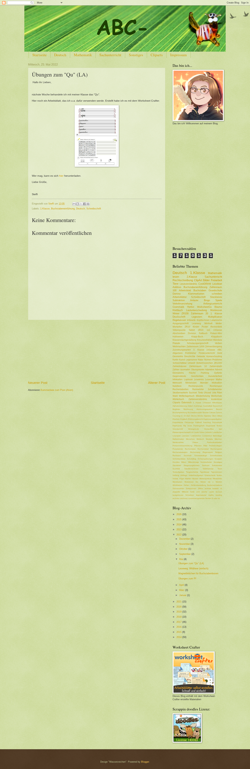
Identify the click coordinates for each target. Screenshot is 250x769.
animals (208, 488)
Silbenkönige (193, 462)
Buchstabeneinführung (63, 208)
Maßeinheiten (178, 439)
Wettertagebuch (187, 396)
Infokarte (191, 320)
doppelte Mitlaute (181, 492)
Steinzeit (205, 465)
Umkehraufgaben (196, 475)
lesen (176, 276)
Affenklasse (217, 403)
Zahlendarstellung (198, 485)
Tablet (192, 330)
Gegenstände (179, 376)
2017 (179, 622)
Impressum (178, 54)
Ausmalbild (207, 406)
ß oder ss (216, 498)
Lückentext (207, 436)
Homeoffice (209, 429)
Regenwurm (208, 452)
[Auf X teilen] (81, 204)
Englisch (183, 419)
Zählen (176, 369)
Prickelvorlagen (215, 446)
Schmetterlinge (200, 456)
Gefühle (218, 373)
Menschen (190, 439)
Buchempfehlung (180, 413)
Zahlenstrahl (216, 366)
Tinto (200, 393)
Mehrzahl (177, 383)
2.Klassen (207, 403)
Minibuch (200, 439)
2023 (179, 529)
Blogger (145, 761)
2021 (179, 601)
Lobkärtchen (196, 436)
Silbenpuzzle (179, 330)
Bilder (206, 280)
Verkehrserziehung (182, 303)
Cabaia (212, 413)
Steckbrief (177, 465)
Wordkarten (177, 482)
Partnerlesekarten (214, 442)
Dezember (185, 538)
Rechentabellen (181, 389)
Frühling (205, 373)
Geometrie (178, 356)
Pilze (205, 446)
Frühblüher (190, 353)
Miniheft (208, 323)
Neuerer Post (37, 383)
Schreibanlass (216, 456)
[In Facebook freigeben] (84, 204)
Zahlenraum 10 (198, 366)
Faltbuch (203, 333)
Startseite (39, 54)
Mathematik (83, 54)
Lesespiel (177, 436)
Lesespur (209, 379)
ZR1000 (218, 363)
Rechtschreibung (183, 280)
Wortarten (177, 327)
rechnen (176, 498)
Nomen (208, 360)
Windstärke (217, 479)
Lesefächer (217, 432)
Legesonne (191, 360)
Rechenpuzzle (196, 386)
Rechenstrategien (180, 452)
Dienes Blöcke (197, 416)
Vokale (175, 479)
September (185, 554)
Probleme (217, 360)
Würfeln (219, 482)
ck (221, 488)
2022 (179, 534)
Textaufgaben (178, 472)
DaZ (188, 416)
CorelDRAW (204, 283)
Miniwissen (191, 383)
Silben (183, 462)
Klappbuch (216, 337)
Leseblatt (217, 283)
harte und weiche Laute (202, 492)
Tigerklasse (204, 472)
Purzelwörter (178, 449)
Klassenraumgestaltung (184, 340)
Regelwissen (179, 320)
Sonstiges (136, 54)
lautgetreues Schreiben (183, 495)
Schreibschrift (93, 208)
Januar (183, 595)
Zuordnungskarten (182, 350)
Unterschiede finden (213, 475)
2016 (179, 626)
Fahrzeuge (189, 422)
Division (192, 333)
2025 (179, 519)
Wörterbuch (178, 399)
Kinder (196, 327)
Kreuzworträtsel (204, 340)
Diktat (219, 416)
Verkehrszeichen (204, 363)
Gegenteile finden (214, 426)
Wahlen (188, 479)
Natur (200, 360)
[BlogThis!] (77, 204)
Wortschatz (216, 396)
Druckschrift (179, 316)
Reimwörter (198, 389)
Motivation (217, 383)
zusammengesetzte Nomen (199, 498)
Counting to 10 (179, 416)
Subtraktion (179, 300)
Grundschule (215, 290)
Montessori (216, 310)
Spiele (218, 300)
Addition (177, 287)
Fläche (192, 373)
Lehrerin (208, 432)
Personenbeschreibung (182, 446)
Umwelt (191, 363)
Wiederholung (203, 396)
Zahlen (186, 485)
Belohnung (188, 409)
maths (211, 495)
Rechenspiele (216, 449)
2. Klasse (197, 403)
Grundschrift (178, 429)
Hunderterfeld (215, 376)
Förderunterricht (207, 353)
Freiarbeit (216, 280)
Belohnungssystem (205, 409)
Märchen (218, 439)
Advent (218, 369)
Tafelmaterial (208, 469)
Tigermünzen (216, 472)
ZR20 (201, 330)
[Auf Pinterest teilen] (88, 204)
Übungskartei (197, 369)
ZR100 (185, 313)
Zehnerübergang (213, 346)
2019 (179, 611)
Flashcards (177, 426)
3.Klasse (210, 350)
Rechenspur (216, 386)
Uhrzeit (207, 393)
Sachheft (187, 456)
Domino (177, 293)
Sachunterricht (110, 54)
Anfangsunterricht (212, 303)
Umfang (176, 475)
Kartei (175, 360)
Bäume (218, 307)
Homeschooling (214, 356)
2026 (179, 514)
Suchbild (176, 469)
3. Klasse (198, 350)
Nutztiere (177, 386)
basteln (215, 488)
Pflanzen (198, 446)
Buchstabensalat (195, 413)
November (185, 544)
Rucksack (177, 456)
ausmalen (185, 369)
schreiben (217, 293)
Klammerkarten (196, 293)
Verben (218, 343)
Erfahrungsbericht (195, 419)
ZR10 (187, 327)
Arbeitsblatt (185, 290)
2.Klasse (192, 276)
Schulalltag (191, 459)
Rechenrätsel (203, 449)
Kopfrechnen (203, 320)
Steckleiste (216, 297)
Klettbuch (178, 310)
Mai (181, 559)
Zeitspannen (191, 488)
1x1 (208, 330)
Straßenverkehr (180, 393)
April (182, 585)
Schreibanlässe (179, 459)
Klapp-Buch (197, 337)
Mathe (219, 379)
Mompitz (209, 439)
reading (219, 495)
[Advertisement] (96, 350)
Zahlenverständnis (198, 399)
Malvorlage (217, 436)
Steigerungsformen (192, 465)
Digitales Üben (210, 416)
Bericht (219, 409)
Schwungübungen (205, 459)
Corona (219, 413)
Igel (220, 429)
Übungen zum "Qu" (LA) (191, 563)
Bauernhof (217, 406)
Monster (204, 383)
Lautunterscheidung (196, 310)
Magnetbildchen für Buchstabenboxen (198, 573)
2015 (179, 632)
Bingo (207, 300)
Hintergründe (193, 429)
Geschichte (189, 356)
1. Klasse (216, 313)
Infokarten (177, 379)
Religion (218, 452)
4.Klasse (217, 330)
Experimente (178, 422)
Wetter (219, 323)
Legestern (197, 316)
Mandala (217, 340)
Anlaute (194, 300)
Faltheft (198, 422)
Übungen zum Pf (187, 578)
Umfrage (183, 475)
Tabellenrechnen (191, 469)
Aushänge (198, 406)
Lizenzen (185, 436)
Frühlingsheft (198, 426)
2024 (179, 524)
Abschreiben (179, 333)
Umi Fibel (217, 393)
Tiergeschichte (192, 472)
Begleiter (176, 409)
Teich (220, 469)
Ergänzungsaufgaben (213, 419)
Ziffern (200, 488)
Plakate (176, 343)
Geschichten (197, 376)
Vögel (181, 479)
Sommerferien (206, 462)
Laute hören (199, 432)
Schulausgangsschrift (197, 343)
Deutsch (60, 54)
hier (61, 175)
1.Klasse (45, 208)
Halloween (178, 337)
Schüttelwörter (215, 389)
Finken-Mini (216, 333)
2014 (179, 637)
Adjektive (209, 369)
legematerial (201, 495)
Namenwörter (178, 442)
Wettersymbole (205, 479)
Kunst (182, 360)
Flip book (187, 426)
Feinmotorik (217, 422)
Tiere (175, 283)
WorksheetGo (204, 307)
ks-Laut (219, 492)
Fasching (207, 422)
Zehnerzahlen (178, 488)
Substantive (217, 465)
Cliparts (157, 54)
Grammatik (178, 307)
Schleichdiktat (179, 363)
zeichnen (184, 498)
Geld (219, 353)
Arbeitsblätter (180, 297)
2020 (179, 606)
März (182, 590)
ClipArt (198, 280)
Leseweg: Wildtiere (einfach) (193, 568)
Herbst (190, 307)
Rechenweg (195, 452)
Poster (205, 327)
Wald (175, 396)
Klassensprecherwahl (182, 432)
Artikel (190, 406)
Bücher (206, 413)
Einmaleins (178, 373)
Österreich (186, 402)
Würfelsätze (177, 485)
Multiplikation (215, 316)
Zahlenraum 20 (199, 313)
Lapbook (188, 379)
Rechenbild (216, 327)
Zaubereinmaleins (214, 485)
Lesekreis (199, 379)
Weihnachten (179, 346)
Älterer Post (156, 383)
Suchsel (193, 393)
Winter (176, 313)
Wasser (195, 479)
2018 (179, 616)
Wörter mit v (207, 482)
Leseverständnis (188, 283)
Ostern (195, 442)
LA (192, 432)
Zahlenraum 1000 (195, 346)
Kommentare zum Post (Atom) (57, 390)
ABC (219, 350)
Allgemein (178, 353)
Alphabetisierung (180, 406)
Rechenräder (190, 449)
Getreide (201, 356)
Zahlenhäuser (179, 366)
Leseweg (196, 323)
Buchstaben (199, 290)
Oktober (183, 549)
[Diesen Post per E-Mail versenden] (74, 204)
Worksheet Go (191, 482)
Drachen (176, 419)
